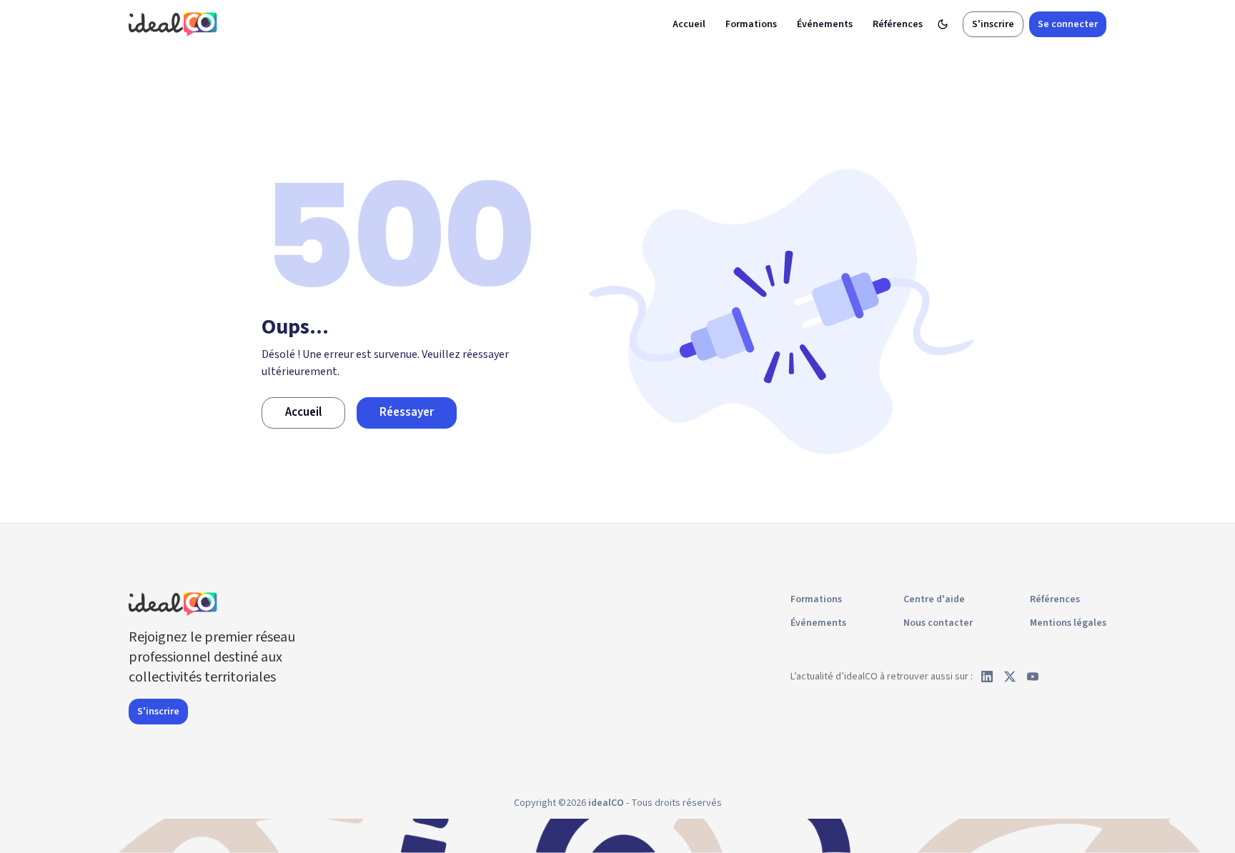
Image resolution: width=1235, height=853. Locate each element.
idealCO (606, 803)
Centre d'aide (934, 599)
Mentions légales (1068, 623)
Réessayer (407, 412)
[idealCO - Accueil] (175, 24)
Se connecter (1068, 24)
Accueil (689, 24)
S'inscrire (993, 24)
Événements (825, 24)
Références (898, 24)
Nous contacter (938, 623)
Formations (751, 24)
